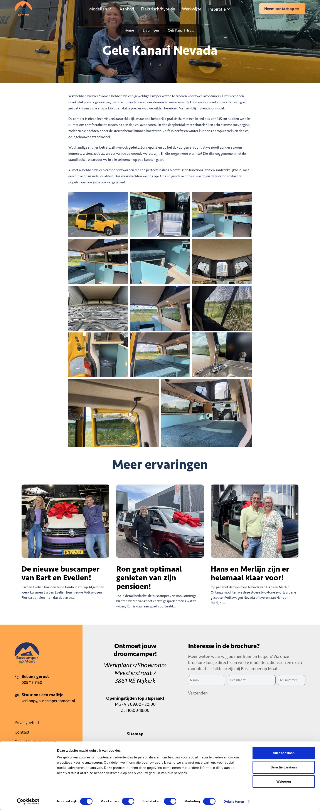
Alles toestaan (284, 753)
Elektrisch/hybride (158, 9)
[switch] (128, 801)
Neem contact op (279, 8)
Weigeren (283, 781)
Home (129, 30)
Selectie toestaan (284, 767)
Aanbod (126, 9)
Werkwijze (191, 9)
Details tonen (234, 801)
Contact (22, 732)
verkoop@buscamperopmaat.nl (48, 700)
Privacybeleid (27, 722)
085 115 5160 (32, 682)
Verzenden (198, 693)
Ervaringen (151, 30)
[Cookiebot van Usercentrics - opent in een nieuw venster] (28, 801)
